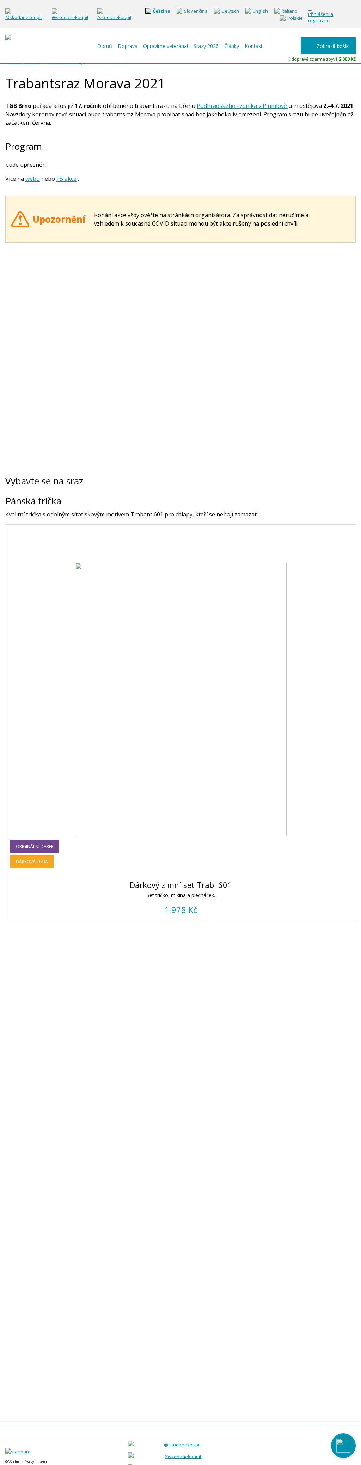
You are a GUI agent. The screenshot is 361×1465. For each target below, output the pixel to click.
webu (32, 179)
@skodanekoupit (23, 17)
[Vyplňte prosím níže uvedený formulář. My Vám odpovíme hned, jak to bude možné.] (343, 1445)
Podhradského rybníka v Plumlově (242, 106)
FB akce (66, 179)
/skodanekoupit (114, 17)
